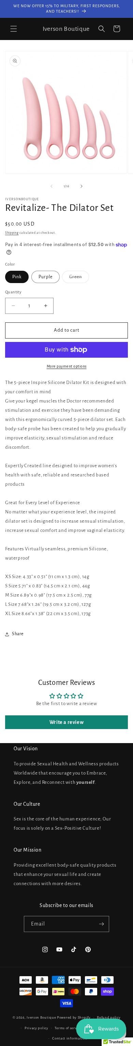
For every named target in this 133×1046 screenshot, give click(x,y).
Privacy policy (36, 1028)
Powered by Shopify (74, 1017)
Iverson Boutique (41, 1017)
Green (79, 278)
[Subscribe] (101, 924)
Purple (46, 277)
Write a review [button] (66, 722)
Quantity (13, 292)
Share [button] (18, 634)
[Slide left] (51, 186)
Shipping (12, 232)
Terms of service (68, 1028)
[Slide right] (81, 186)
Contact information (69, 1038)
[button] (13, 28)
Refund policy (108, 1017)
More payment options (67, 366)
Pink (16, 277)
